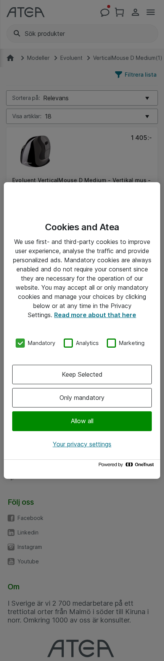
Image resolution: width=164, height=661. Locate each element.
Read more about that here (95, 315)
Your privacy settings (82, 444)
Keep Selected (82, 374)
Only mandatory (82, 397)
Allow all (82, 421)
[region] (82, 330)
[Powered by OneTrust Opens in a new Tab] (127, 466)
